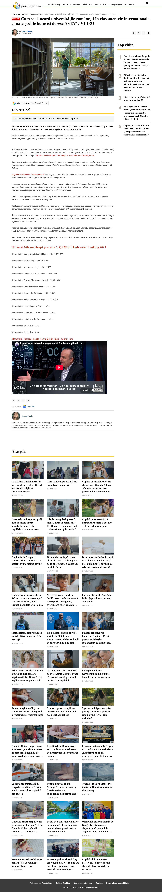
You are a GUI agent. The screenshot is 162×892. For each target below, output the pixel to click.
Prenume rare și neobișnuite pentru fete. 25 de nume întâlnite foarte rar (27, 862)
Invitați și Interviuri (36, 14)
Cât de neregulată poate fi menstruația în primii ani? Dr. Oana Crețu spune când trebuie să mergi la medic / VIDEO (62, 524)
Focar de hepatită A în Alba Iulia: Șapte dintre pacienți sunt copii (97, 598)
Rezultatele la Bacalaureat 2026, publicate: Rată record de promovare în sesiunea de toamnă (62, 751)
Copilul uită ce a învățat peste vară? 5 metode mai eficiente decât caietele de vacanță (96, 864)
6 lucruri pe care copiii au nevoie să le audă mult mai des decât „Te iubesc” (61, 711)
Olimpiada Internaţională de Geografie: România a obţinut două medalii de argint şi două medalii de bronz (97, 826)
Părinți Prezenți (53, 4)
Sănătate (86, 4)
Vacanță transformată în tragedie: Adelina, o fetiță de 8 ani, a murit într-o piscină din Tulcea (27, 788)
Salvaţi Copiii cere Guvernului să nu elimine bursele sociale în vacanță (96, 674)
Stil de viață (99, 4)
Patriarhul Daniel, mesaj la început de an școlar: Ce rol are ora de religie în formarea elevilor (27, 486)
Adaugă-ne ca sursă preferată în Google (32, 103)
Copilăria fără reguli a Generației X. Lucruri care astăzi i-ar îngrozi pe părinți (27, 560)
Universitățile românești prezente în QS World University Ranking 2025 (46, 118)
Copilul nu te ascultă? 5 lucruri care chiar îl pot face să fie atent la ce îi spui (97, 522)
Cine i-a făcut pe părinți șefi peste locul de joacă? (62, 483)
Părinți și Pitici (16, 14)
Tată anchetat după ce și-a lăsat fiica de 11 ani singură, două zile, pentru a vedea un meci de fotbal (62, 562)
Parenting (74, 4)
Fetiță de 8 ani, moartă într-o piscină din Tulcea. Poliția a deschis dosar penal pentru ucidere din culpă (63, 826)
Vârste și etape (114, 4)
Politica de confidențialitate (41, 883)
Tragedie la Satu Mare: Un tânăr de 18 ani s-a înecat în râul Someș (97, 787)
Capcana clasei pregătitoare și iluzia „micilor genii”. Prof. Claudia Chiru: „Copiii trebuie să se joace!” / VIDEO (27, 826)
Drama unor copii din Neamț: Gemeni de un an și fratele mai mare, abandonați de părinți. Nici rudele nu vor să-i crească (61, 788)
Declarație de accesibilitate (117, 883)
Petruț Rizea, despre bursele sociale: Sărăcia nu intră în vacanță (27, 636)
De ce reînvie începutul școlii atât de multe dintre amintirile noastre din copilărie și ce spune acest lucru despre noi (27, 524)
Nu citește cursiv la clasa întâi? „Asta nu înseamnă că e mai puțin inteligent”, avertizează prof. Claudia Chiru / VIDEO (62, 600)
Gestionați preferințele (83, 883)
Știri (64, 4)
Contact (99, 883)
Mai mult (129, 4)
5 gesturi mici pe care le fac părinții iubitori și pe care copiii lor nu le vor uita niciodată (97, 713)
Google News (31, 406)
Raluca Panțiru (26, 31)
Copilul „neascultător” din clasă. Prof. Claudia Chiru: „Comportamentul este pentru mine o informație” (97, 486)
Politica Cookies (63, 883)
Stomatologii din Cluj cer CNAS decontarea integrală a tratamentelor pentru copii (27, 711)
